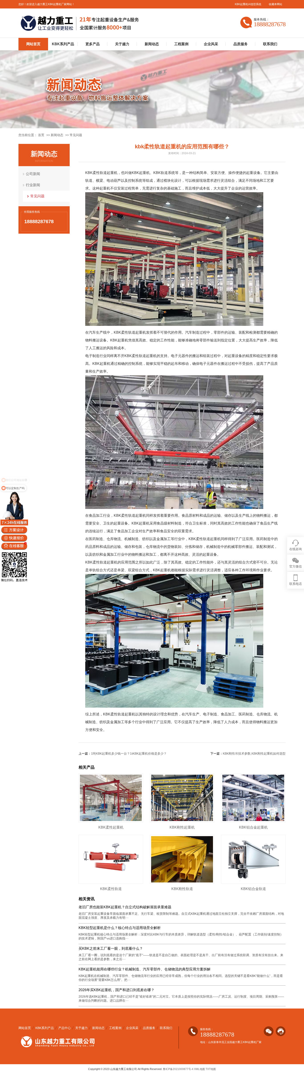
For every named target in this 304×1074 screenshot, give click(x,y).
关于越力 (122, 44)
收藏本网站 (275, 4)
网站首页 (33, 44)
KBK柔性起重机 (111, 827)
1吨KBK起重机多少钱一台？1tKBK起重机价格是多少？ (129, 753)
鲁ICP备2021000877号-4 (178, 1069)
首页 (41, 135)
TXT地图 (211, 1069)
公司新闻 (33, 174)
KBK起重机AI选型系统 (248, 4)
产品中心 (64, 1028)
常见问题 (76, 135)
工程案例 (181, 44)
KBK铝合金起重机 (253, 827)
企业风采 (211, 44)
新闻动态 (152, 44)
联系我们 (270, 44)
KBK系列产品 (63, 44)
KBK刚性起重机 (182, 827)
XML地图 (199, 1069)
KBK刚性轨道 (182, 889)
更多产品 (92, 44)
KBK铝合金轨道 (253, 889)
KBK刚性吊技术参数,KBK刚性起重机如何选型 (254, 753)
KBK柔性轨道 (111, 889)
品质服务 (240, 44)
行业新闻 (33, 185)
